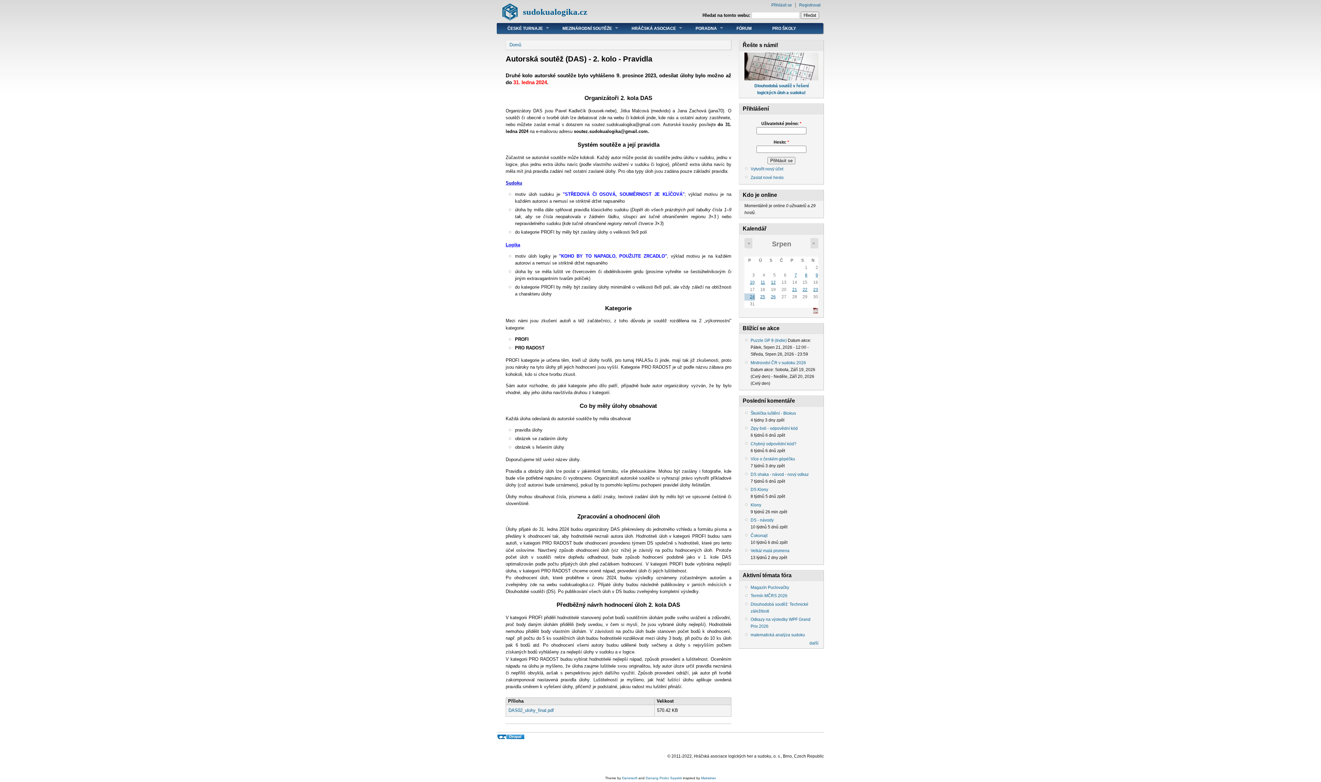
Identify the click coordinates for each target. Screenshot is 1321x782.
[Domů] (510, 19)
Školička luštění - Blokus (773, 413)
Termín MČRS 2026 (769, 595)
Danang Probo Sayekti (664, 778)
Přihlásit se (781, 5)
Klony (756, 505)
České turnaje (520, 28)
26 (773, 296)
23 (815, 289)
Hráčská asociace (648, 28)
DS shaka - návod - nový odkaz (780, 474)
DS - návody (762, 520)
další (813, 643)
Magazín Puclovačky (770, 587)
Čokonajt (759, 535)
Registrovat (809, 5)
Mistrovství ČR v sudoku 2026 (778, 362)
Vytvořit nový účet (767, 169)
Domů (515, 44)
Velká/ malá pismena (770, 550)
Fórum (744, 28)
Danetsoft (629, 778)
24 (752, 296)
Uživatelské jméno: (781, 123)
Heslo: (781, 142)
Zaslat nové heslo (767, 177)
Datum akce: (799, 340)
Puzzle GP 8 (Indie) (769, 340)
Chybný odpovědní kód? (773, 444)
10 (752, 282)
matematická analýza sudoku (778, 635)
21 (794, 289)
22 (805, 289)
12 (773, 282)
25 (762, 296)
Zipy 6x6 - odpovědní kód (774, 428)
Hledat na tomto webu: (727, 15)
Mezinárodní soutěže (582, 28)
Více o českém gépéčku (773, 459)
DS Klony (759, 489)
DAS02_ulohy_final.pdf (531, 710)
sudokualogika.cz (555, 11)
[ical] (815, 312)
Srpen (781, 244)
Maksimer (708, 778)
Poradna (701, 28)
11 (763, 282)
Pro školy (784, 28)
